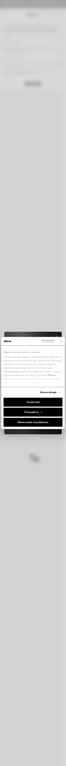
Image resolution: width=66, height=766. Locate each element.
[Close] (57, 336)
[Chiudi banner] (61, 341)
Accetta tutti (33, 402)
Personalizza (31, 412)
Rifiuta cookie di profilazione (33, 422)
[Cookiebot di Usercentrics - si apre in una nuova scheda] (41, 341)
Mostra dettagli (48, 392)
